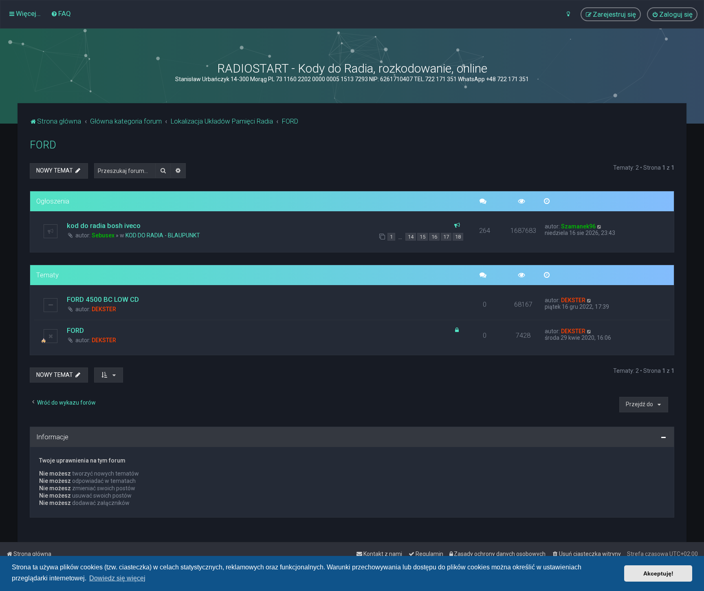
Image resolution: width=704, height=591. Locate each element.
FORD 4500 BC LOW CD (103, 299)
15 (422, 237)
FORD (43, 145)
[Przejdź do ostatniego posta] (599, 226)
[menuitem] (61, 13)
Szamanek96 (578, 226)
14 (411, 237)
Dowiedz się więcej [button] (117, 578)
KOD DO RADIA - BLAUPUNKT (162, 235)
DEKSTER (104, 309)
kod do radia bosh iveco (104, 225)
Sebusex (103, 235)
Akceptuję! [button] (658, 573)
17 (446, 237)
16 (434, 237)
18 (458, 237)
